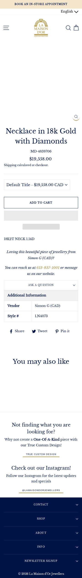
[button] (41, 216)
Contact (41, 504)
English (67, 11)
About (41, 532)
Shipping (10, 165)
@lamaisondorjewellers (41, 490)
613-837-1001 (47, 267)
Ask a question (41, 285)
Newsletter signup (41, 561)
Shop (41, 518)
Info (41, 546)
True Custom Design (41, 454)
